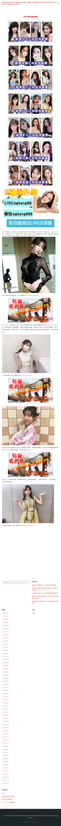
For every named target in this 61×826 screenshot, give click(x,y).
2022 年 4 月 (5, 681)
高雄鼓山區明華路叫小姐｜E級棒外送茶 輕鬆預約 (44, 585)
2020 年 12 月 (5, 718)
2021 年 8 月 (5, 706)
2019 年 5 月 (5, 758)
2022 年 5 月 (5, 678)
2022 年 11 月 (5, 659)
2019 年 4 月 (5, 761)
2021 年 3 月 (5, 712)
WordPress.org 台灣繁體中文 (9, 802)
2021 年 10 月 (5, 699)
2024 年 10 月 (5, 631)
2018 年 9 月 (5, 783)
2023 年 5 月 (5, 641)
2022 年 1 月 (5, 690)
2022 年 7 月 (5, 672)
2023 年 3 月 (5, 647)
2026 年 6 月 (5, 619)
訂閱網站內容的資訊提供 (8, 796)
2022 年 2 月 (5, 687)
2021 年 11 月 (5, 696)
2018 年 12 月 (5, 774)
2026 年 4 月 (5, 625)
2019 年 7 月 (5, 752)
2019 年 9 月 (5, 746)
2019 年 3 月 (5, 764)
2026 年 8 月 (5, 613)
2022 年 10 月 (5, 662)
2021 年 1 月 (5, 715)
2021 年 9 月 (5, 703)
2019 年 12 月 (5, 737)
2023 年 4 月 (5, 644)
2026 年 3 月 (5, 628)
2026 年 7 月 (5, 616)
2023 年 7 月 (5, 634)
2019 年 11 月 (5, 740)
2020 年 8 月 (5, 730)
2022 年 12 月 (5, 656)
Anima (30, 821)
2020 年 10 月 (5, 724)
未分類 (33, 613)
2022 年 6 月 (5, 675)
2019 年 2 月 (5, 767)
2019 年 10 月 (5, 743)
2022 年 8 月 (5, 669)
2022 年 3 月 (5, 684)
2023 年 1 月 (5, 653)
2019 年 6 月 (5, 755)
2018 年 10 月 (5, 780)
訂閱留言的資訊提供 (7, 799)
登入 (3, 793)
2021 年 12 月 (5, 693)
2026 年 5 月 (5, 622)
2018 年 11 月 (5, 777)
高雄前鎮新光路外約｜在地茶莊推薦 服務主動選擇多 (45, 593)
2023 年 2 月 (5, 650)
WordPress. (36, 821)
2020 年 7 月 (5, 733)
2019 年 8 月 (5, 749)
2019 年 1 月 (5, 771)
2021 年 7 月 (5, 709)
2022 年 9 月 (5, 665)
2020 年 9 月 (5, 727)
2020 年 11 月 (5, 721)
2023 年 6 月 (5, 638)
